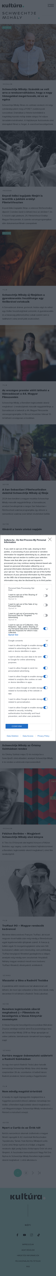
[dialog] (28, 638)
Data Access (28, 736)
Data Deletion (12, 736)
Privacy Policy (43, 736)
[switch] (45, 595)
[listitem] (28, 589)
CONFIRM (17, 726)
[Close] (50, 540)
